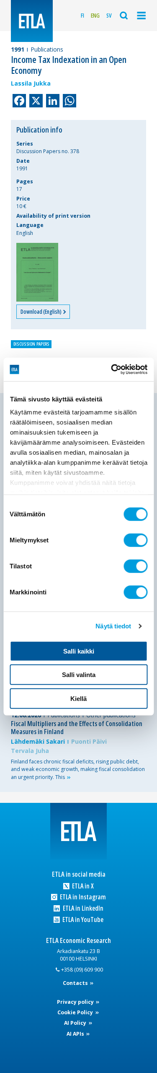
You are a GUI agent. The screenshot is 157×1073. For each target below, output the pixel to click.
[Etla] (32, 21)
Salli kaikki (78, 650)
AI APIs (76, 1033)
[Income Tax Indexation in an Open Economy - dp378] (37, 272)
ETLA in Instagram (82, 897)
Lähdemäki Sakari (38, 741)
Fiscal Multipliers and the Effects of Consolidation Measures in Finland (76, 727)
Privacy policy (76, 1001)
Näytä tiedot (113, 626)
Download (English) (41, 311)
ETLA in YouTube (82, 919)
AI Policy (76, 1022)
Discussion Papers (31, 344)
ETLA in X (82, 886)
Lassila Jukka (31, 83)
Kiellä (78, 698)
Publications (47, 49)
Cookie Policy (75, 1012)
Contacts (76, 983)
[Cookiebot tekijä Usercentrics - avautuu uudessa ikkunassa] (111, 369)
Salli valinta (78, 674)
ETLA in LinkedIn (82, 908)
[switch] (135, 540)
